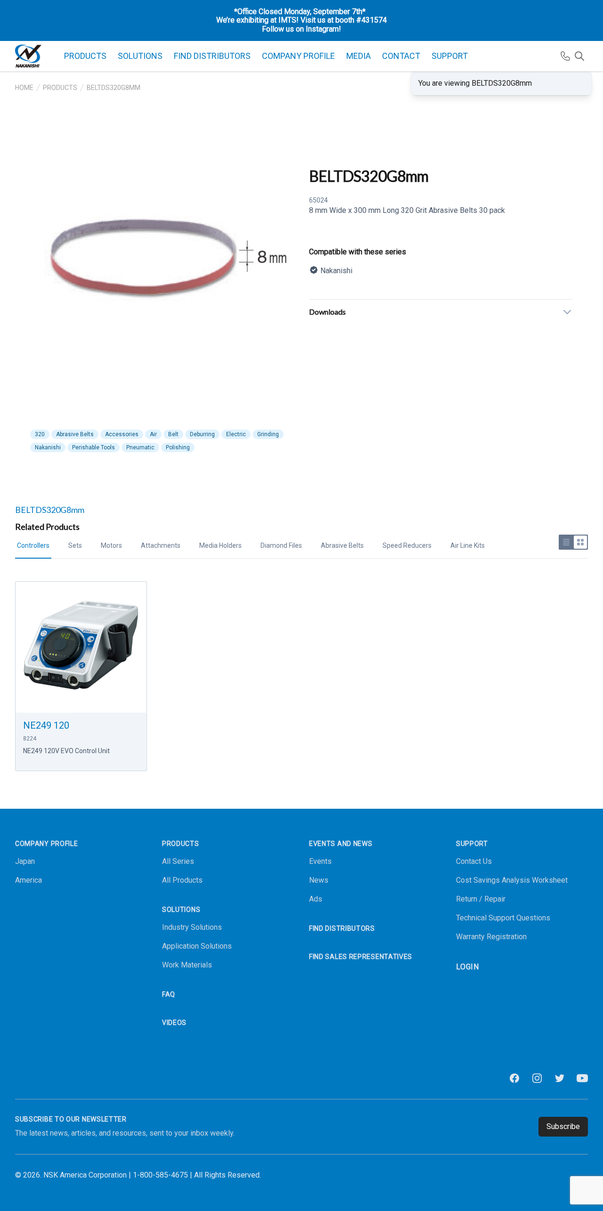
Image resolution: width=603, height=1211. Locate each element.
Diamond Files (281, 545)
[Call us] (565, 56)
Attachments (160, 545)
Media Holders (220, 545)
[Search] (579, 56)
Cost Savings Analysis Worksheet (512, 880)
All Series (178, 861)
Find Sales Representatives (360, 956)
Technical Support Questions (503, 917)
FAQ (168, 994)
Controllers (33, 545)
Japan (25, 861)
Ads (315, 898)
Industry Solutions (192, 927)
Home (24, 87)
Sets (75, 545)
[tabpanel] (162, 269)
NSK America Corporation (85, 1174)
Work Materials (187, 964)
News (318, 880)
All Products (182, 880)
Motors (111, 545)
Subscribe (563, 1126)
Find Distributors (212, 56)
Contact (401, 56)
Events (320, 861)
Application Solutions (197, 946)
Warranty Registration (491, 936)
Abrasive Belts (342, 545)
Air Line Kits (467, 545)
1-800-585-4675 (160, 1174)
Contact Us (474, 861)
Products (60, 87)
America (28, 880)
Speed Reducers (407, 545)
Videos (174, 1022)
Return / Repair (480, 898)
